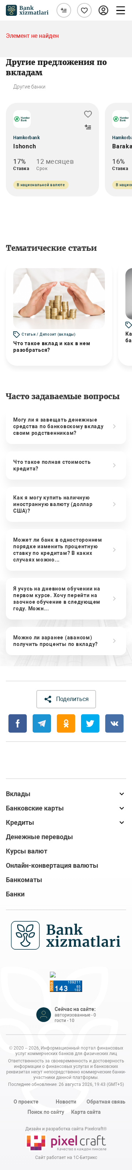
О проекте (26, 1102)
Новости (66, 1102)
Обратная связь (106, 1102)
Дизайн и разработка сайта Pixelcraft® (66, 1128)
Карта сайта (86, 1112)
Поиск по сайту (45, 1112)
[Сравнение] (63, 10)
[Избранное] (84, 10)
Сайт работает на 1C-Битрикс (66, 1157)
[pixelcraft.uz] (66, 1142)
